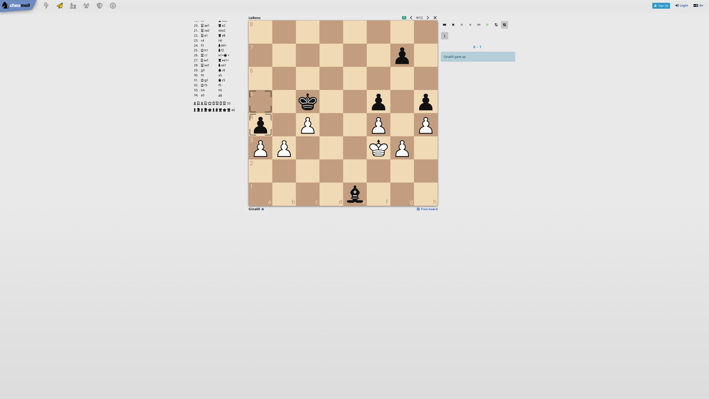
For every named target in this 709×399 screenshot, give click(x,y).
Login (684, 5)
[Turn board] (496, 25)
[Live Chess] (46, 6)
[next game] (427, 18)
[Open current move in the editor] (504, 25)
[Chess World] (73, 6)
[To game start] (444, 25)
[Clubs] (99, 6)
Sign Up (663, 5)
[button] (195, 103)
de (701, 5)
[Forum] (86, 6)
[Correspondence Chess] (59, 6)
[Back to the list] (435, 18)
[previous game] (411, 18)
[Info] (113, 6)
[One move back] (453, 25)
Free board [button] (429, 209)
